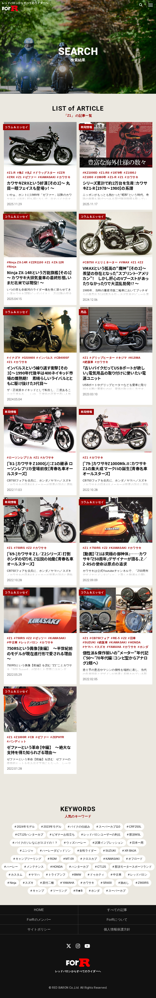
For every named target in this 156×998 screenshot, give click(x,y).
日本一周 (137, 842)
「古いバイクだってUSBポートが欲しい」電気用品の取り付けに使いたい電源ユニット (114, 373)
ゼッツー (41, 638)
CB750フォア (101, 638)
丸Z (29, 172)
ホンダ (144, 646)
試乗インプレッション (109, 842)
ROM (53, 858)
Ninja (12, 266)
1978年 (117, 172)
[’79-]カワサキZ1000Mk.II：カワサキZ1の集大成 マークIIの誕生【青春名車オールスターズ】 (115, 468)
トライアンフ (56, 874)
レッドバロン (29, 642)
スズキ (101, 646)
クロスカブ (90, 858)
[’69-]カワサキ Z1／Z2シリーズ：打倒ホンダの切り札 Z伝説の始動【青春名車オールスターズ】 (40, 559)
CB (32, 737)
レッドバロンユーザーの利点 (101, 834)
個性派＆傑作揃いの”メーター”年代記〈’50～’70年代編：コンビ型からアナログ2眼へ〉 (115, 658)
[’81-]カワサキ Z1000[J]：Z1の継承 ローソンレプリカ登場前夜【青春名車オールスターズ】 (40, 468)
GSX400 (29, 357)
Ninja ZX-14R (18, 262)
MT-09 (69, 858)
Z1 (20, 177)
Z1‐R (113, 177)
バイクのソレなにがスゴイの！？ (36, 842)
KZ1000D (90, 172)
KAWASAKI (48, 177)
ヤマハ (88, 646)
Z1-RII (105, 172)
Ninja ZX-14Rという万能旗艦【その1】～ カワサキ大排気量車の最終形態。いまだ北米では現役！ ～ (39, 277)
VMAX (125, 262)
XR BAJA (130, 850)
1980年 (101, 177)
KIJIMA (135, 357)
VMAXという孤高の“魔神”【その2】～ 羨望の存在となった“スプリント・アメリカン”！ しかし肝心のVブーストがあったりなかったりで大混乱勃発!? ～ (115, 275)
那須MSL (135, 834)
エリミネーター (107, 262)
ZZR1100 (37, 262)
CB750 (89, 262)
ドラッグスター (45, 172)
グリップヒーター (103, 357)
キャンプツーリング (28, 858)
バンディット (17, 741)
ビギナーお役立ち (63, 834)
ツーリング (60, 890)
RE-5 (116, 638)
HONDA (135, 642)
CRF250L (135, 826)
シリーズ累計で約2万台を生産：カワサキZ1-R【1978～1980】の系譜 (115, 185)
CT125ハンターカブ (30, 834)
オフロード (135, 858)
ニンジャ (28, 850)
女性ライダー (87, 850)
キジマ (122, 357)
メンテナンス (35, 866)
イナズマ (14, 357)
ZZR (62, 172)
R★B (79, 890)
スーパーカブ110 (109, 826)
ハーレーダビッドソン (56, 850)
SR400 (107, 882)
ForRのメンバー (39, 919)
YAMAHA (115, 646)
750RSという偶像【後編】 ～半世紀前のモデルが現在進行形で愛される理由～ (40, 653)
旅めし (124, 882)
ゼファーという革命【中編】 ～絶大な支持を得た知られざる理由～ (39, 749)
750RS (20, 547)
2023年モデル (52, 826)
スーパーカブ (117, 890)
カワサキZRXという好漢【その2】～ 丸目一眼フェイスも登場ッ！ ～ (38, 185)
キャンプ (38, 890)
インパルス (45, 357)
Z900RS (143, 882)
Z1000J (131, 172)
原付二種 (48, 882)
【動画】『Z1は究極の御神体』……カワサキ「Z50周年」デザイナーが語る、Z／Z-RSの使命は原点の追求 (115, 559)
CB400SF (62, 357)
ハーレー (12, 866)
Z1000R (21, 737)
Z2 (141, 262)
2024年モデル (26, 826)
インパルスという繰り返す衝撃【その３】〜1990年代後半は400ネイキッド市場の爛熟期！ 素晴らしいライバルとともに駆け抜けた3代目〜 (40, 375)
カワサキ (64, 177)
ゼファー (31, 177)
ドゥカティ (97, 874)
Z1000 (88, 177)
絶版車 (88, 362)
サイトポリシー (39, 929)
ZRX (12, 177)
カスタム (16, 874)
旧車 (133, 638)
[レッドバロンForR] (10, 11)
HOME (39, 910)
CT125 (101, 866)
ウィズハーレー (76, 842)
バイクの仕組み (80, 826)
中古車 (13, 642)
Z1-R (12, 172)
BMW (77, 874)
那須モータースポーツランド (133, 866)
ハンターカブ (80, 866)
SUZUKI (89, 642)
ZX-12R (59, 262)
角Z (21, 172)
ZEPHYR (58, 737)
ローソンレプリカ (20, 457)
